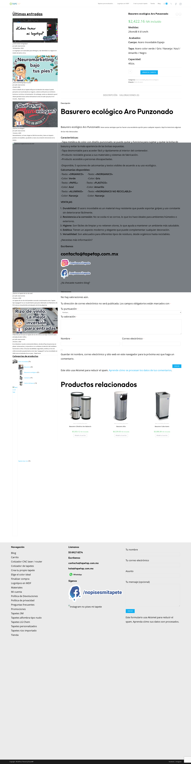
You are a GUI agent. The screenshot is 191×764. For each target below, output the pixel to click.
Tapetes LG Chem (20, 622)
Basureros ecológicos (152, 80)
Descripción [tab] (110, 95)
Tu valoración (69, 316)
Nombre (66, 338)
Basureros (84, 423)
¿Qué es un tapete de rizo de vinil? (23, 293)
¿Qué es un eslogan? (19, 128)
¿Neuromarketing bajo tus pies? (22, 82)
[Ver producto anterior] (177, 14)
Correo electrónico (133, 338)
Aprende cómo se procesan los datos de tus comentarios (140, 370)
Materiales (16, 587)
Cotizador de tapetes (22, 566)
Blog (13, 553)
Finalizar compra (20, 578)
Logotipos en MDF (21, 583)
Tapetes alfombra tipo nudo (26, 617)
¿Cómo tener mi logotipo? (20, 44)
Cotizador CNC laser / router (26, 561)
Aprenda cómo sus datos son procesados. (156, 621)
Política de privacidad (22, 600)
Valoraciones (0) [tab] (129, 95)
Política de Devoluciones (24, 596)
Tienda (15, 635)
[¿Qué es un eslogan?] (35, 114)
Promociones (18, 609)
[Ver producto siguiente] (180, 14)
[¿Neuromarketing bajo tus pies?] (35, 68)
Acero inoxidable (141, 80)
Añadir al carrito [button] (80, 435)
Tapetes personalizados (24, 626)
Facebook (171, 762)
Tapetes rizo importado (24, 630)
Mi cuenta (16, 591)
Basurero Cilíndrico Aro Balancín (80, 426)
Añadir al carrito (149, 72)
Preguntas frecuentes (22, 604)
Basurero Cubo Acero (162, 426)
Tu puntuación (69, 309)
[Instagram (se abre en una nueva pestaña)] (180, 4)
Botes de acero (138, 82)
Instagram (178, 762)
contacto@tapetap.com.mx (89, 254)
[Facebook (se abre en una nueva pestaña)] (176, 4)
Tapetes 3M (17, 613)
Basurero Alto (121, 426)
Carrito (15, 557)
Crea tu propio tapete (23, 570)
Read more (21, 99)
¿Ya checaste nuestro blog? (75, 282)
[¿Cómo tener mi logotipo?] (35, 30)
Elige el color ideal (21, 574)
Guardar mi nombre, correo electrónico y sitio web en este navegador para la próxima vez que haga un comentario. (117, 356)
